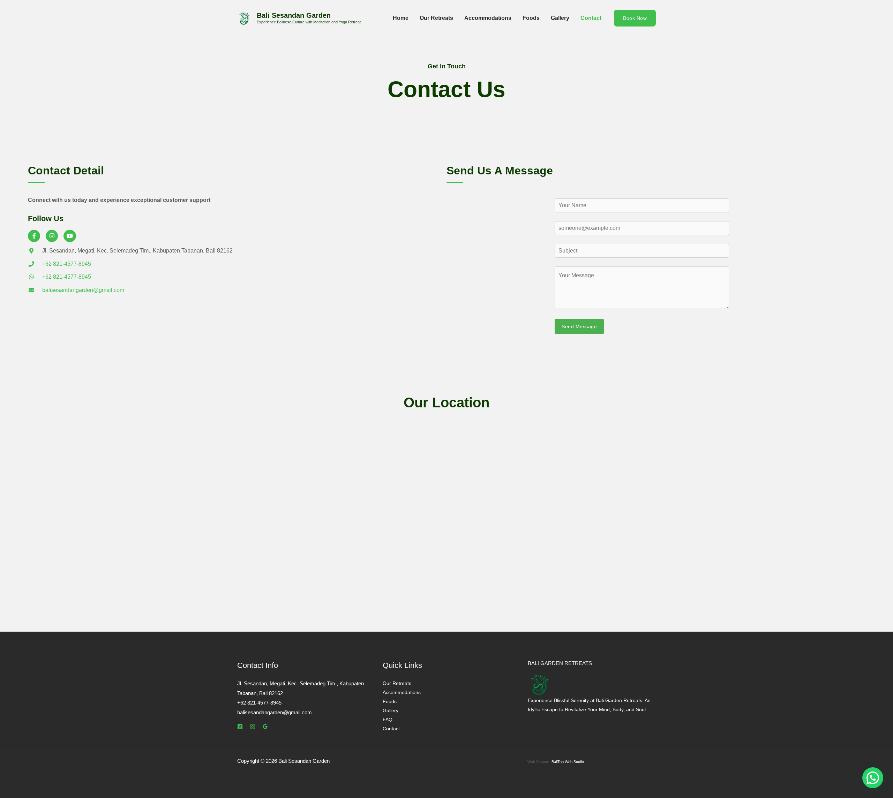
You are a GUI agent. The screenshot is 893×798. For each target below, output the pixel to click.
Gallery (560, 18)
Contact (590, 18)
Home (400, 18)
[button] (635, 18)
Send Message (579, 326)
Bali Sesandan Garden (294, 15)
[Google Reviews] (265, 726)
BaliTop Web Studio (567, 762)
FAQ (387, 719)
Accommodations (487, 18)
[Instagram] (252, 726)
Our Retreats (436, 18)
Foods (531, 18)
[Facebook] (240, 726)
